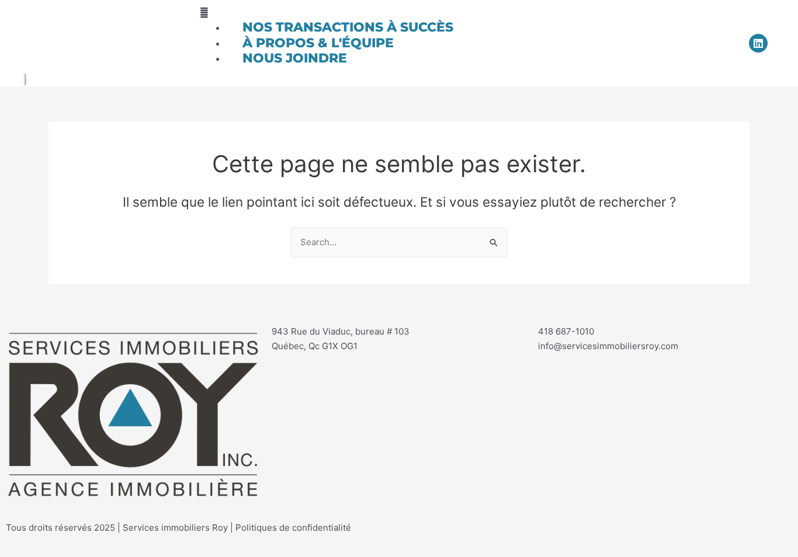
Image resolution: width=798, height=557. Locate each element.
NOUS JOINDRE (294, 58)
